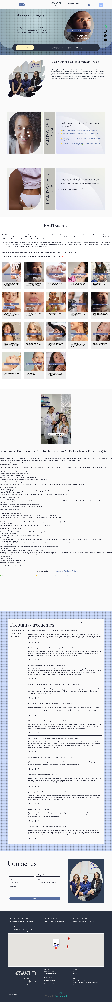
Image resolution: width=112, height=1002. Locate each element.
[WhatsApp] (105, 27)
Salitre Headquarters (80, 918)
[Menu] (101, 5)
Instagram (76, 972)
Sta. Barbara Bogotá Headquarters (53, 982)
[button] (89, 5)
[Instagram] (105, 31)
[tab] (17, 631)
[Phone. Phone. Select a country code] (38, 882)
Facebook (76, 973)
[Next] (102, 134)
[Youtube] (105, 40)
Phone (38, 879)
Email (11, 879)
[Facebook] (105, 35)
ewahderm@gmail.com (50, 973)
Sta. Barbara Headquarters (19, 918)
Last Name (39, 872)
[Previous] (59, 134)
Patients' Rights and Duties (80, 980)
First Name (13, 872)
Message (12, 886)
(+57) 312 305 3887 (49, 971)
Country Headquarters (52, 918)
